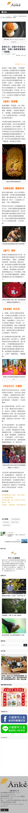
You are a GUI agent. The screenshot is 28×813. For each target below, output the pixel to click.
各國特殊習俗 (6, 525)
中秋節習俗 (6, 522)
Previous (11, 532)
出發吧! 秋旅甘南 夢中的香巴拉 (14, 504)
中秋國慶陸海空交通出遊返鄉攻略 (12, 541)
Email (24, 55)
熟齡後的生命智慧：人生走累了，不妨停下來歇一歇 (13, 595)
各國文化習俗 (14, 522)
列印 (19, 55)
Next (18, 539)
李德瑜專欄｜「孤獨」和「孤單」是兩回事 (11, 615)
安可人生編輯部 (14, 558)
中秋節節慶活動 (16, 519)
